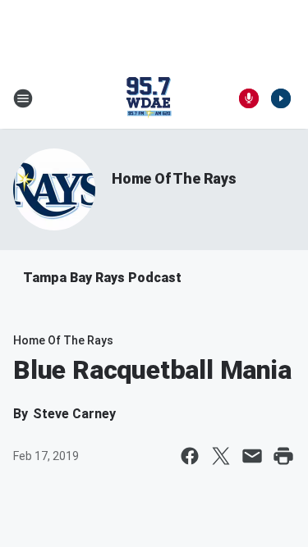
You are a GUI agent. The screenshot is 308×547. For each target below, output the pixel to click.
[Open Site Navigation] (23, 98)
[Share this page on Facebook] (189, 455)
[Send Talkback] (249, 98)
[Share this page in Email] (252, 455)
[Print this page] (283, 455)
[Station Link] (148, 98)
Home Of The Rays (174, 178)
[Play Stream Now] (281, 98)
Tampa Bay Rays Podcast (102, 277)
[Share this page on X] (220, 455)
